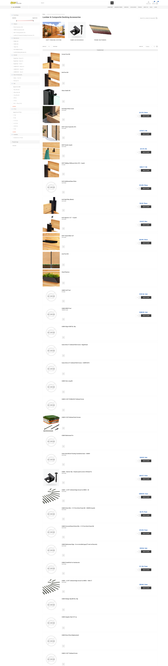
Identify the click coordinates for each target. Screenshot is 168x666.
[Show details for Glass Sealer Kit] (51, 96)
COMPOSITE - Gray (18, 69)
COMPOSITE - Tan (18, 72)
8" (15, 117)
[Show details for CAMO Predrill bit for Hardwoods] (51, 568)
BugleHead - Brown (18, 58)
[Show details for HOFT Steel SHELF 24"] (51, 241)
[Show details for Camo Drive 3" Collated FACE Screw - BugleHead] (51, 350)
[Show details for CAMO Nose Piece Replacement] (51, 640)
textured (14, 145)
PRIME (16, 41)
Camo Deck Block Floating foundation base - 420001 (76, 453)
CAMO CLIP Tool (66, 290)
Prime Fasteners (100, 40)
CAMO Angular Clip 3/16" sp (69, 617)
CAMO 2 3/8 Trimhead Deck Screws (71, 417)
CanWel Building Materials (20, 52)
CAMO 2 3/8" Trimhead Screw (69, 653)
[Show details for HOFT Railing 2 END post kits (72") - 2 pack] (51, 169)
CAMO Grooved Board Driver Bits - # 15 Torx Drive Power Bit (78, 526)
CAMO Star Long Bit (67, 381)
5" (15, 115)
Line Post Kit (65, 254)
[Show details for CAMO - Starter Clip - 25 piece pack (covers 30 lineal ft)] (51, 477)
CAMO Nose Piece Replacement (70, 635)
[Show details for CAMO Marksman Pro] (51, 441)
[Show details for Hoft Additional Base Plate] (51, 187)
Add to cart (146, 115)
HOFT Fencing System (53, 40)
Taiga (16, 46)
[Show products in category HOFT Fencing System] (54, 30)
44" (15, 97)
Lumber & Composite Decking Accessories (24, 35)
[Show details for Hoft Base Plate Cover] (51, 114)
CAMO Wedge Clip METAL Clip (70, 598)
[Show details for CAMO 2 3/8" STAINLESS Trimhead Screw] (51, 405)
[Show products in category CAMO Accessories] (77, 30)
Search (112, 2)
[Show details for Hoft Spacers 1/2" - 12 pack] (51, 223)
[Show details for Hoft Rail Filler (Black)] (51, 205)
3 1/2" (16, 123)
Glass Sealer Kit (66, 90)
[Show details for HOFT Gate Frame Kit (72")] (51, 132)
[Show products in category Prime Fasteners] (100, 30)
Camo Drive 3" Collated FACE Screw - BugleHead (75, 344)
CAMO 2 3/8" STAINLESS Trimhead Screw (73, 399)
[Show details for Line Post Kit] (51, 259)
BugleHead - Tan (18, 63)
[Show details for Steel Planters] (51, 277)
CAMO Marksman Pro (67, 435)
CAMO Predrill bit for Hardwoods (71, 562)
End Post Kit (65, 72)
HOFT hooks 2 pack (67, 145)
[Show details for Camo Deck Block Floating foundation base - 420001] (51, 459)
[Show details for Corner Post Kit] (51, 60)
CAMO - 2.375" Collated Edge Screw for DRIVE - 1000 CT (77, 580)
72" (15, 100)
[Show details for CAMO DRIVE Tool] (51, 314)
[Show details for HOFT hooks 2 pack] (51, 150)
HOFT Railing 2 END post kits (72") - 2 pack (73, 163)
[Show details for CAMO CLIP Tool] (51, 296)
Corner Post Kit (66, 54)
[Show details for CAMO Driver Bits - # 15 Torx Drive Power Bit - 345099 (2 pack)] (51, 513)
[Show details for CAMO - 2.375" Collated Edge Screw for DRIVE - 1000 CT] (51, 586)
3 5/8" (16, 126)
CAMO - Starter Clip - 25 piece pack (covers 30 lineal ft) (77, 471)
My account (148, 3)
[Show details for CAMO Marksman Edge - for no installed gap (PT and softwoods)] (51, 550)
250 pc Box (17, 92)
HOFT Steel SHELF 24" (68, 235)
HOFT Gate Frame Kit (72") (69, 127)
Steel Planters (65, 272)
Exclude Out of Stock (18, 137)
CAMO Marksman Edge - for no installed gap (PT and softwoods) (79, 544)
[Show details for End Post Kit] (51, 78)
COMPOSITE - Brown (19, 66)
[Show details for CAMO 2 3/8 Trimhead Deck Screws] (51, 423)
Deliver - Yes (17, 78)
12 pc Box (16, 95)
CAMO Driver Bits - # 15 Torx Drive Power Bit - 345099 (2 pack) (78, 508)
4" (15, 128)
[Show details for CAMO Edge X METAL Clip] (51, 332)
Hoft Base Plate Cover (68, 108)
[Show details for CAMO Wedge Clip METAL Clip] (51, 604)
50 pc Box (16, 89)
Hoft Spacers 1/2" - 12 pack (69, 217)
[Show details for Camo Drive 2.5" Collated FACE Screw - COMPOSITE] (51, 368)
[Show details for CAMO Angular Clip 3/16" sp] (51, 622)
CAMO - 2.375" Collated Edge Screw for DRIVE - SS (75, 490)
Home (44, 14)
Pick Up (16, 80)
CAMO (16, 44)
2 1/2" (16, 120)
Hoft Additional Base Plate (69, 181)
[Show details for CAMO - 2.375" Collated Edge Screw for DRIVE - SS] (51, 495)
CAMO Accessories (77, 40)
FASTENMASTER (18, 49)
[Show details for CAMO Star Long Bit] (51, 386)
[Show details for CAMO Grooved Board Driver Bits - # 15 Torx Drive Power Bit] (51, 532)
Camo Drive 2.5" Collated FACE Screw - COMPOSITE (75, 363)
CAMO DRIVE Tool (66, 308)
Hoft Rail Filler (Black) (68, 199)
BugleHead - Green (18, 61)
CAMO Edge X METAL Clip (69, 326)
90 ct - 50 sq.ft (18, 103)
